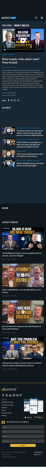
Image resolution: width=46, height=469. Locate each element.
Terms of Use (6, 452)
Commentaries (7, 413)
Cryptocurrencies (7, 405)
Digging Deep (21, 151)
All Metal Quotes (7, 402)
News (4, 410)
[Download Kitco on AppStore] (28, 417)
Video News (7, 25)
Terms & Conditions (19, 452)
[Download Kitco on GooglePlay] (39, 417)
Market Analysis (8, 54)
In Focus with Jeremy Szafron (28, 128)
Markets (4, 408)
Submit (22, 445)
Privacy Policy (6, 454)
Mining (4, 416)
